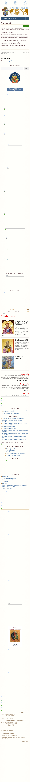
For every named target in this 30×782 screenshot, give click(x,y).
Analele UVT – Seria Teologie (11, 413)
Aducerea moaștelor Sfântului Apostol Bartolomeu (22, 323)
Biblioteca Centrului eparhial (13, 455)
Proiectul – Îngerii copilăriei (9, 428)
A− (24, 25)
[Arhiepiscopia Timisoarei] (5, 2)
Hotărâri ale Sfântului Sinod (9, 478)
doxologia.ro (25, 393)
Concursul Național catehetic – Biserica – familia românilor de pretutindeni (14, 424)
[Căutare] (27, 18)
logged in (10, 61)
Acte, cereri (5, 483)
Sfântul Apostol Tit (21, 340)
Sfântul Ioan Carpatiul (19, 357)
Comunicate (5, 481)
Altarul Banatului (10, 448)
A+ (27, 26)
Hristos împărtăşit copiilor (8, 426)
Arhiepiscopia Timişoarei (7, 730)
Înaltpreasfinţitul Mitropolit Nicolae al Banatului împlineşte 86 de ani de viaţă (7, 52)
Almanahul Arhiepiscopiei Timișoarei (15, 453)
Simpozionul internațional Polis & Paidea (12, 420)
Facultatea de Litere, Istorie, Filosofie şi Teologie (15, 410)
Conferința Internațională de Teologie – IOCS (13, 418)
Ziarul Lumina (9, 451)
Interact (6, 738)
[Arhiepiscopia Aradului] (15, 2)
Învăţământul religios (8, 411)
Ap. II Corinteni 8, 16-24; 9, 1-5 (21, 380)
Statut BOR (5, 476)
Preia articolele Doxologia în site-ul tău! (17, 395)
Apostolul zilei (25, 374)
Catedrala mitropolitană (8, 733)
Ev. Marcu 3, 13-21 (24, 390)
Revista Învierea (10, 450)
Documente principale (7, 480)
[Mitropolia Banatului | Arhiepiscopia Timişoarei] (15, 11)
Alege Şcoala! (5, 421)
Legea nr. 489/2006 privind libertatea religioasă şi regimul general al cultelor (14, 486)
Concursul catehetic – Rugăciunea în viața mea (14, 439)
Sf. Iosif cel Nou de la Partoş (9, 735)
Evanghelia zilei (24, 384)
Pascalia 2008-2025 (7, 488)
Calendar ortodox (8, 316)
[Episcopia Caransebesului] (25, 2)
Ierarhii (3, 731)
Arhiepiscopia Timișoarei (11, 18)
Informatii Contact (24, 741)
